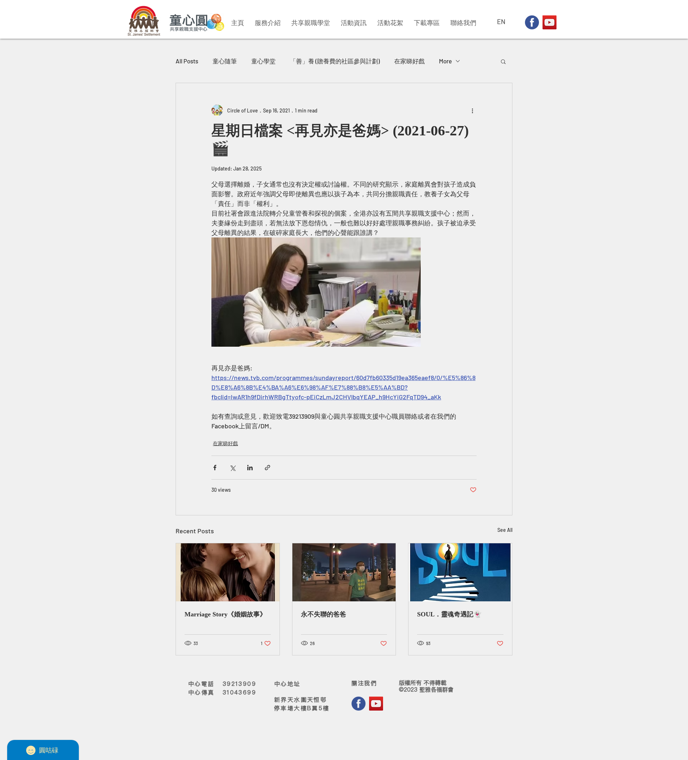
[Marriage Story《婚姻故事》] (228, 572)
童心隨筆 (224, 60)
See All (504, 530)
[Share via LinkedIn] (250, 467)
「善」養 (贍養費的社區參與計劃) (335, 60)
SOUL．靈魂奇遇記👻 (449, 614)
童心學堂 (263, 60)
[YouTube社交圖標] (549, 22)
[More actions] (472, 110)
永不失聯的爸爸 (323, 614)
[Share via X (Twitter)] (232, 467)
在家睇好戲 (409, 60)
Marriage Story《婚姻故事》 (225, 614)
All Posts (187, 60)
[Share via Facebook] (214, 467)
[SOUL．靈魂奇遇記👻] (460, 572)
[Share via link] (267, 467)
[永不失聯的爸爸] (344, 572)
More (445, 60)
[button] (503, 61)
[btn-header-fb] (532, 22)
